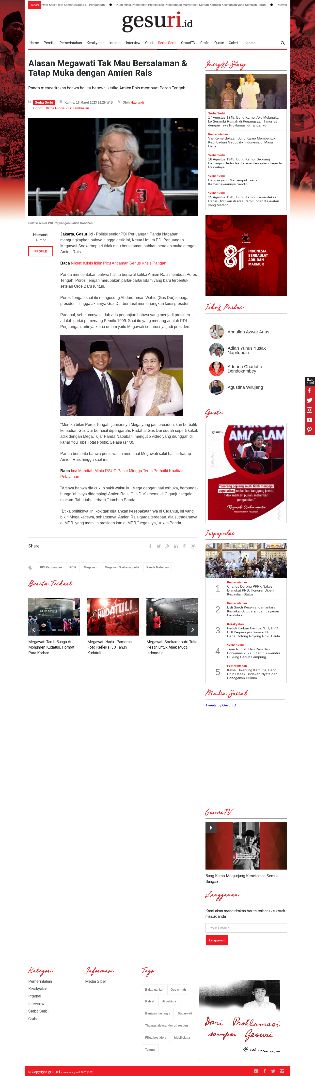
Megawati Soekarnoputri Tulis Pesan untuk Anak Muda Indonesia (171, 647)
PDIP (72, 567)
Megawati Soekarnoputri (122, 567)
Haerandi (137, 102)
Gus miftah (178, 989)
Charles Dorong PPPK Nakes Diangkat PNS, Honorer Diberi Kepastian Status (250, 590)
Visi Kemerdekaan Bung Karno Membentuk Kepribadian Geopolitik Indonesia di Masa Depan (241, 142)
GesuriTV (188, 43)
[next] (33, 629)
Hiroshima (169, 1001)
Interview (133, 43)
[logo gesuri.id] (157, 22)
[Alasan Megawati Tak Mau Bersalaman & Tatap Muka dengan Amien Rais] (113, 167)
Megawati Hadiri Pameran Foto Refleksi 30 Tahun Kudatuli (109, 647)
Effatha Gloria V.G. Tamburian (66, 108)
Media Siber (95, 981)
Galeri (233, 43)
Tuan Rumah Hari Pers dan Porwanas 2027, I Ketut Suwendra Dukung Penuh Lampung (253, 653)
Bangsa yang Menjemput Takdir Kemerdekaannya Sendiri (232, 182)
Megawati (90, 567)
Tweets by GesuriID (220, 705)
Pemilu (49, 43)
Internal (115, 43)
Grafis (204, 43)
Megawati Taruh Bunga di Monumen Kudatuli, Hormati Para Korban (51, 647)
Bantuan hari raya (157, 1013)
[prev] (192, 629)
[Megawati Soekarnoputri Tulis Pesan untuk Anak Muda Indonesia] (172, 617)
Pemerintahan (71, 43)
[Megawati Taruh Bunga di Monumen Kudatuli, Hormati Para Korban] (54, 617)
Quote (219, 43)
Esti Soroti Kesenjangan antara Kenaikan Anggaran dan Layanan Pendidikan (253, 611)
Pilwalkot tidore (156, 1037)
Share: (34, 546)
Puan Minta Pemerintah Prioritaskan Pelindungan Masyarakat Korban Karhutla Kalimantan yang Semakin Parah (146, 5)
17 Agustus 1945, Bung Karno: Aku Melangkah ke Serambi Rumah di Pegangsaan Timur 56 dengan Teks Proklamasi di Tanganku (244, 121)
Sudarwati (185, 1013)
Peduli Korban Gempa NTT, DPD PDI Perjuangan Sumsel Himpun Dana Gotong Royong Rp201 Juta (253, 632)
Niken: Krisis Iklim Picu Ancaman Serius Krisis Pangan (118, 263)
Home (34, 43)
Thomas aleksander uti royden (166, 1025)
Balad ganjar (154, 989)
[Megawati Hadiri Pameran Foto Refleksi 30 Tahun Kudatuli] (113, 617)
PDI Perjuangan (51, 567)
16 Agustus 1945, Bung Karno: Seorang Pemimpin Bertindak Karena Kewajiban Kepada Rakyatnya (245, 163)
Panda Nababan (157, 567)
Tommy (150, 1049)
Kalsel (149, 1001)
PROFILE (40, 251)
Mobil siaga (182, 1037)
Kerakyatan (96, 43)
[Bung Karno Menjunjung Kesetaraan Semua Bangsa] (246, 846)
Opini (149, 43)
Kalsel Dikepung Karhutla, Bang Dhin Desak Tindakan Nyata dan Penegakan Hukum (252, 674)
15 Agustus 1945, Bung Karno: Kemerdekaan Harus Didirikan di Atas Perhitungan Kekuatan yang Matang (243, 201)
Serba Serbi (167, 43)
